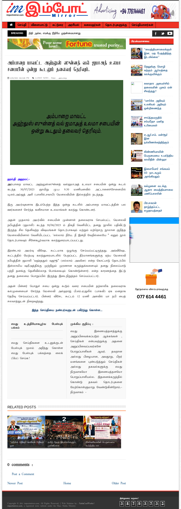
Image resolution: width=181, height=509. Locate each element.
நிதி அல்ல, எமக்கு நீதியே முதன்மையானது (55, 33)
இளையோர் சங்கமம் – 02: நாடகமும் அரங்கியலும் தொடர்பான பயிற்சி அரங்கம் (151, 176)
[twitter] (162, 34)
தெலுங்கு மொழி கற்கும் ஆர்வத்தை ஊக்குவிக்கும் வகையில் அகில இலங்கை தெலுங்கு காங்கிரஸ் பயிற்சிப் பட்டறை (150, 76)
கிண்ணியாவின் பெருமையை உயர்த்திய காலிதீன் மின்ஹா (158, 155)
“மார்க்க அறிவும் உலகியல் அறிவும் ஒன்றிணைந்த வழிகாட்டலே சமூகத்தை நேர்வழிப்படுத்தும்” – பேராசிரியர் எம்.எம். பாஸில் (151, 110)
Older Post (119, 483)
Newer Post (15, 483)
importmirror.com (14, 506)
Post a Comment (23, 474)
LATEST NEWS (41, 78)
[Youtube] (169, 34)
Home (67, 483)
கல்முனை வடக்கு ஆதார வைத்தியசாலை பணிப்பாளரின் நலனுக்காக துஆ (158, 192)
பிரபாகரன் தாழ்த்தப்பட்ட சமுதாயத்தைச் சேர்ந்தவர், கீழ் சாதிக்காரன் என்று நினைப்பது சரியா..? (150, 212)
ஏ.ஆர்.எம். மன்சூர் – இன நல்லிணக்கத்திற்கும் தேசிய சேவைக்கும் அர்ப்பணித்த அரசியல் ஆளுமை (151, 142)
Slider (53, 78)
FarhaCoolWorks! (86, 503)
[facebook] (155, 34)
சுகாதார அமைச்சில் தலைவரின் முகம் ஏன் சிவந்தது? (158, 87)
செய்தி (21, 25)
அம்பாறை (62, 78)
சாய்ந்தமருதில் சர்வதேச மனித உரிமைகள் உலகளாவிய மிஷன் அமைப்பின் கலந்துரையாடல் (150, 125)
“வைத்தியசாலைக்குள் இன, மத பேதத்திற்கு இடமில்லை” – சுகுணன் (158, 55)
